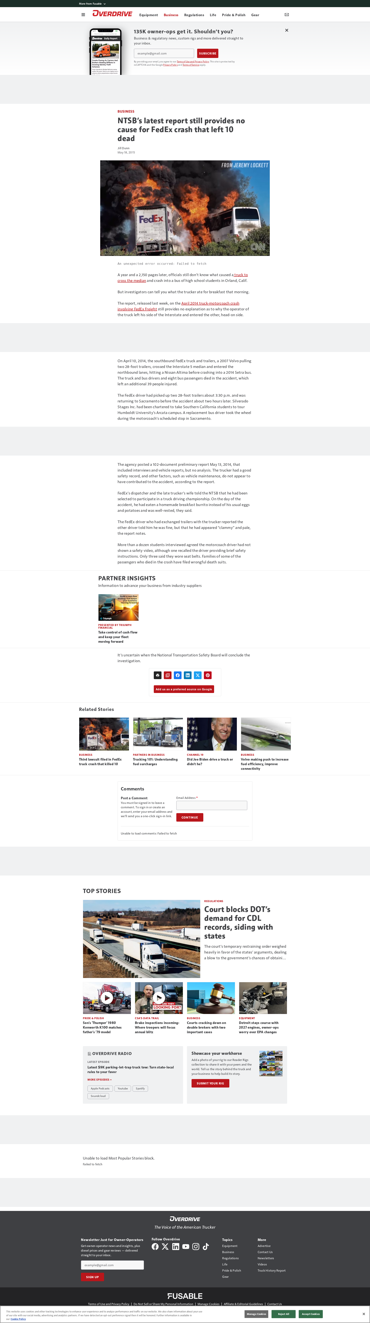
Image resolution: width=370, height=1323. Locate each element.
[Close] (364, 1314)
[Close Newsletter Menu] (286, 30)
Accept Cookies (311, 1313)
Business (126, 111)
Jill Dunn (124, 148)
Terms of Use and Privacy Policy (193, 61)
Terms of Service (191, 64)
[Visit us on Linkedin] (175, 1246)
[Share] (178, 675)
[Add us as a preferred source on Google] (168, 675)
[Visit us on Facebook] (155, 1246)
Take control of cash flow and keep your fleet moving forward (117, 637)
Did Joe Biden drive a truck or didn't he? (210, 761)
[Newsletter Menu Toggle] (286, 14)
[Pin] (208, 675)
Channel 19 (195, 754)
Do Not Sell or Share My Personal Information (163, 1304)
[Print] (157, 675)
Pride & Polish (93, 1018)
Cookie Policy (18, 1318)
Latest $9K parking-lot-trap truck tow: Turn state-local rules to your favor (130, 1069)
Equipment (247, 1018)
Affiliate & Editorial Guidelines (243, 1304)
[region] (185, 1314)
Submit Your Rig (210, 1083)
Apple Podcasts (100, 1088)
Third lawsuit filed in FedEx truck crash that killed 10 (100, 761)
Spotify (140, 1088)
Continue (190, 817)
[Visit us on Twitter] (165, 1246)
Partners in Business (149, 754)
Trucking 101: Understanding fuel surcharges (155, 761)
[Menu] (83, 14)
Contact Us (274, 1304)
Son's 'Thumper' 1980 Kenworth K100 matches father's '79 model (102, 1027)
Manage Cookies (208, 1304)
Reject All (283, 1313)
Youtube (123, 1088)
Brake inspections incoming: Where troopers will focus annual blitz (157, 1027)
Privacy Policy (170, 64)
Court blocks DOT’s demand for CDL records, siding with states (238, 922)
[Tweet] (198, 675)
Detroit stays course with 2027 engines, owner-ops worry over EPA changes (259, 1027)
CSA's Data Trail (147, 1018)
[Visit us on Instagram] (195, 1246)
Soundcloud (98, 1096)
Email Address (187, 797)
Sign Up (92, 1277)
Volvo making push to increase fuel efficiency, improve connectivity (264, 764)
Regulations (213, 901)
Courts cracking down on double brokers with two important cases (206, 1027)
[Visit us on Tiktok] (205, 1246)
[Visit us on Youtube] (185, 1246)
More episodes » (99, 1079)
